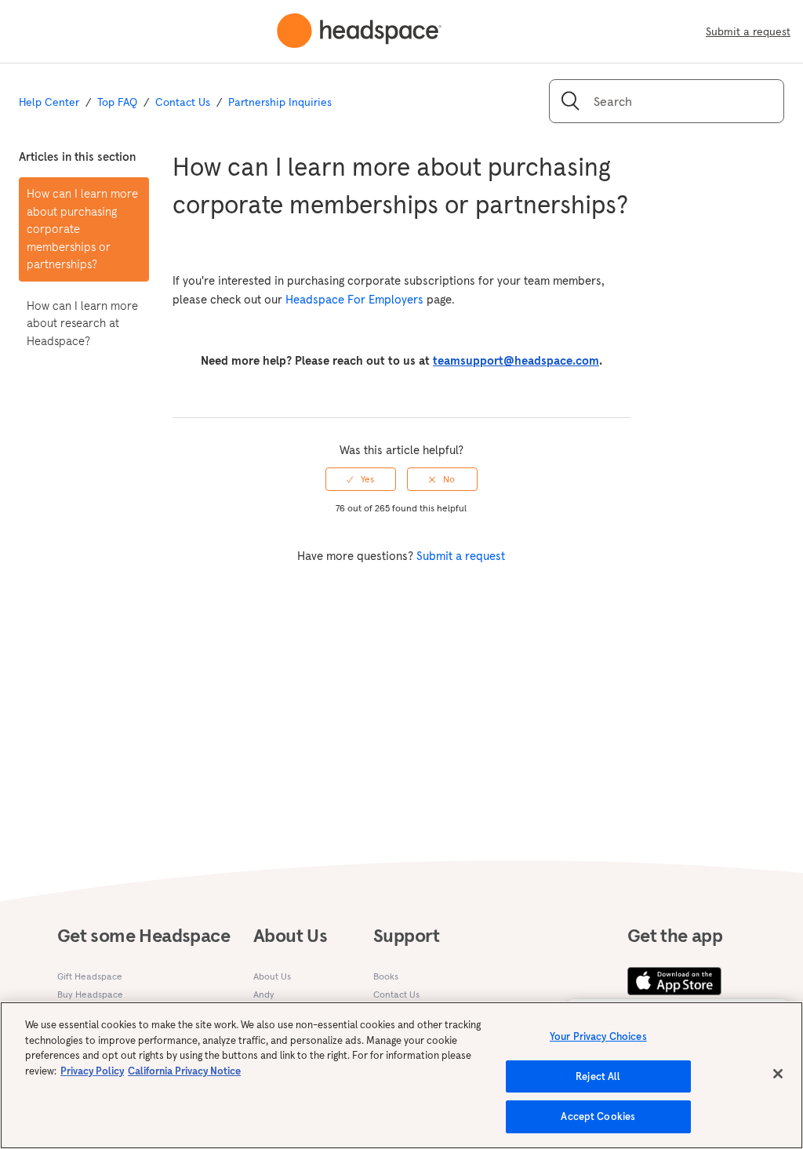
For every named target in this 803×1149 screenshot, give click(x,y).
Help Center (49, 102)
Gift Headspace (89, 976)
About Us (272, 976)
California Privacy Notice (184, 1071)
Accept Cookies (598, 1116)
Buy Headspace (90, 994)
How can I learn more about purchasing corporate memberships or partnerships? (82, 228)
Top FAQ (117, 102)
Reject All (598, 1076)
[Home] (359, 31)
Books (385, 976)
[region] (401, 1075)
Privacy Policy (92, 1071)
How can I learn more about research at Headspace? (82, 323)
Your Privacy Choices (598, 1036)
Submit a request (748, 31)
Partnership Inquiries (280, 102)
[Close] (778, 1073)
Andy (263, 994)
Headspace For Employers (354, 299)
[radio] (360, 479)
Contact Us (182, 102)
